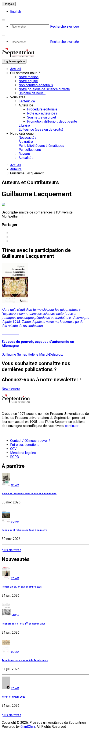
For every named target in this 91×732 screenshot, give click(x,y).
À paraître (26, 142)
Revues (24, 154)
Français (8, 4)
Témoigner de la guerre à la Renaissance (25, 660)
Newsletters (11, 389)
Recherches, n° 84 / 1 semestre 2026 (23, 623)
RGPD (14, 457)
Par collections (30, 150)
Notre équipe (28, 81)
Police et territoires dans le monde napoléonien (29, 493)
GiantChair (28, 727)
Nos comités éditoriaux (36, 85)
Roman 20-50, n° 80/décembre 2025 (22, 586)
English (15, 12)
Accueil (15, 69)
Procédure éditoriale (42, 109)
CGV (13, 449)
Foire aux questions (24, 445)
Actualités (26, 158)
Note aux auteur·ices (42, 113)
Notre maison (29, 77)
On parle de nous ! (32, 93)
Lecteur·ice (27, 101)
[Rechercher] (3, 20)
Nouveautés (27, 138)
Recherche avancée (64, 26)
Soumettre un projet (41, 117)
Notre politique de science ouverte (44, 89)
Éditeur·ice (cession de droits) (41, 129)
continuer (72, 426)
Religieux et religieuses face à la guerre (24, 530)
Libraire (24, 125)
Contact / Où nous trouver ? (30, 441)
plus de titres (11, 550)
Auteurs (16, 169)
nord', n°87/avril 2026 (13, 696)
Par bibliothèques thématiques (41, 146)
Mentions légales (23, 453)
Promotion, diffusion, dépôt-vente (52, 121)
